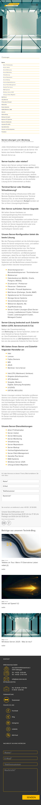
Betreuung (9, 332)
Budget (27, 201)
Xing (13, 716)
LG (9, 387)
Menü (33, 5)
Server (3, 62)
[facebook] (9, 523)
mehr (3, 569)
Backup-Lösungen (6, 117)
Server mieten (6, 67)
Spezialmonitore (5, 127)
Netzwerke (4, 104)
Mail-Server (4, 97)
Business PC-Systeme (7, 119)
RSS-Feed (15, 735)
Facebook (15, 710)
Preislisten (4, 132)
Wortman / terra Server (17, 368)
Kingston (11, 376)
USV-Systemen (24, 339)
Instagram (15, 723)
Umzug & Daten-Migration (9, 94)
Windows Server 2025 (8, 92)
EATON (10, 390)
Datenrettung (5, 114)
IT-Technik (6, 560)
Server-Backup (6, 79)
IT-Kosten (32, 177)
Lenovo (11, 356)
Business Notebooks (6, 122)
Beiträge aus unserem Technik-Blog (18, 530)
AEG (16, 390)
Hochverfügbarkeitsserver (9, 82)
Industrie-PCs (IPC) (6, 124)
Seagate (11, 382)
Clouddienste (5, 99)
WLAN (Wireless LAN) (7, 109)
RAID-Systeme (6, 89)
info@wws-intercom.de (19, 679)
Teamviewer (16, 700)
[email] (4, 523)
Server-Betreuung (7, 70)
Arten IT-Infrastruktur (8, 65)
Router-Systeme (5, 107)
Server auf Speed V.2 (10, 603)
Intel (9, 353)
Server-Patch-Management (9, 84)
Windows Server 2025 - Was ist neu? (17, 642)
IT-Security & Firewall (6, 102)
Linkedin (14, 729)
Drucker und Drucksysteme (8, 129)
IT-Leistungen (5, 57)
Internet (3, 112)
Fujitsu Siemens (14, 359)
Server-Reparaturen (7, 77)
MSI (9, 362)
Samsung (18, 385)
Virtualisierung (6, 75)
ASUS (10, 365)
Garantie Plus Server (8, 87)
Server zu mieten (27, 167)
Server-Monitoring (7, 72)
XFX (9, 379)
